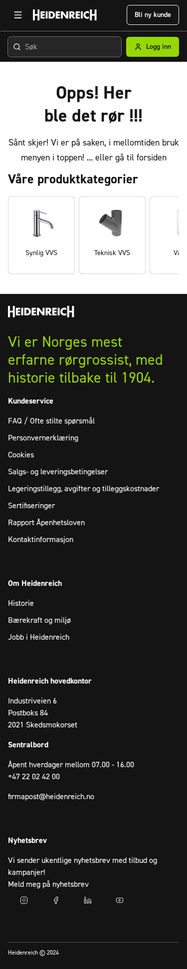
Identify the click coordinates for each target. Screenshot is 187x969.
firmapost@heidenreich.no (51, 797)
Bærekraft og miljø (39, 620)
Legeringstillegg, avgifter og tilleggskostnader (83, 489)
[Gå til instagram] (24, 900)
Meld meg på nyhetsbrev (48, 884)
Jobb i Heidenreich (38, 637)
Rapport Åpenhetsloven (46, 523)
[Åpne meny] (18, 15)
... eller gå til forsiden (127, 157)
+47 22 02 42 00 (34, 777)
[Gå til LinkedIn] (88, 900)
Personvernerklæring (43, 438)
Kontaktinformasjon (40, 540)
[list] (93, 235)
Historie (21, 603)
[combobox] (64, 47)
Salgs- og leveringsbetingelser (58, 472)
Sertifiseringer (31, 506)
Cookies (21, 455)
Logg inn (158, 46)
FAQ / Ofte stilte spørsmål (51, 421)
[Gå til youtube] (120, 900)
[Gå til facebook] (56, 900)
